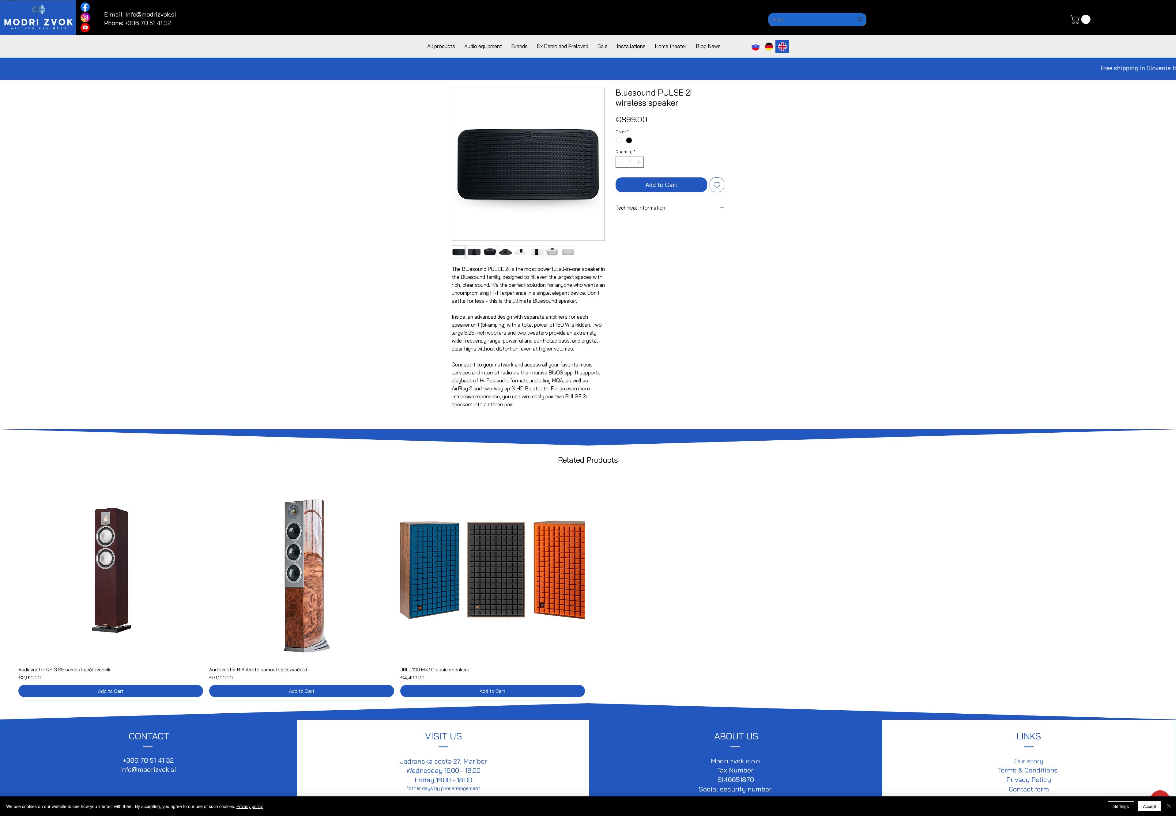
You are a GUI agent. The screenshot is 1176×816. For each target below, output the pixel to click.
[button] (1081, 19)
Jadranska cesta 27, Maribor (443, 761)
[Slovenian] (755, 46)
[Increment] (639, 162)
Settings (1121, 806)
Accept (1149, 806)
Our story (1028, 761)
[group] (588, 586)
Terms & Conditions (1029, 770)
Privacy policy (249, 806)
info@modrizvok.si (150, 14)
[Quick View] (110, 568)
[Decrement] (620, 162)
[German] (768, 46)
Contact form (1029, 789)
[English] (782, 46)
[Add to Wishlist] (717, 184)
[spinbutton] (630, 162)
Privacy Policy (1028, 779)
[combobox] (817, 19)
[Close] (1168, 806)
